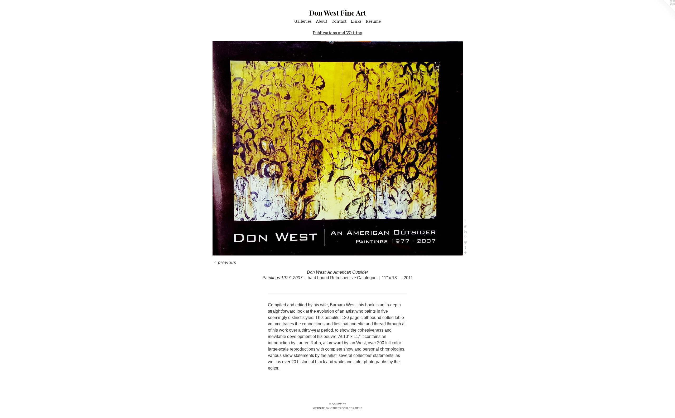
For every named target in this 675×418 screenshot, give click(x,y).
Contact (338, 21)
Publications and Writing (337, 33)
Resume (373, 21)
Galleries (303, 21)
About (321, 21)
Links (356, 21)
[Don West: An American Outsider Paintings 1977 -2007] (338, 148)
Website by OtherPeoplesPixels (337, 408)
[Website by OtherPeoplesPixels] (664, 10)
